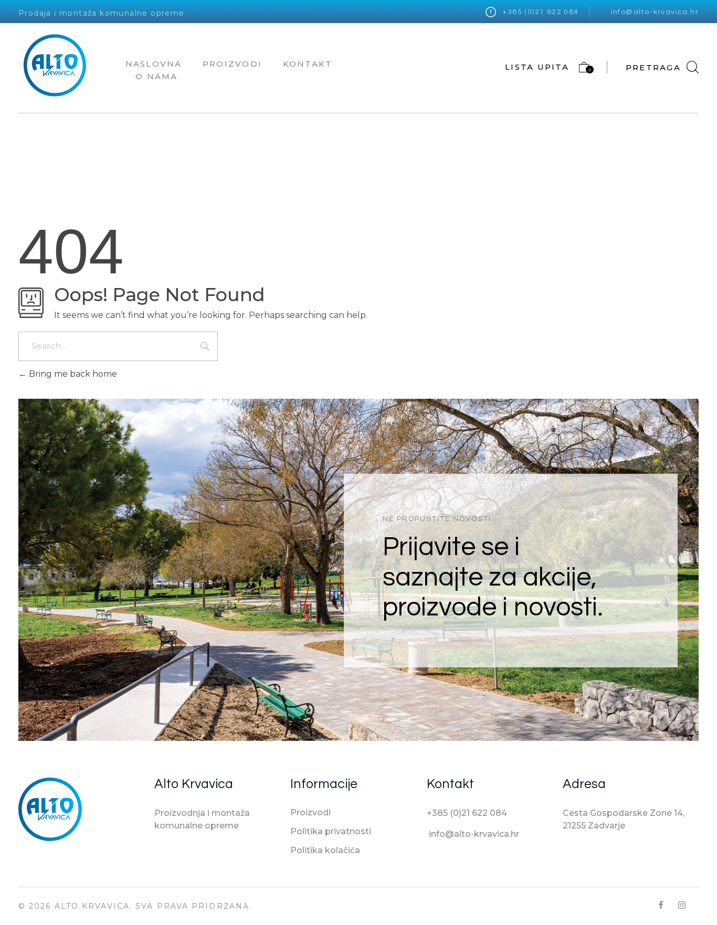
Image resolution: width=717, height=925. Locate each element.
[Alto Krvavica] (55, 65)
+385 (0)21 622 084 (540, 12)
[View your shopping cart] (579, 69)
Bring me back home (72, 374)
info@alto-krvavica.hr (655, 12)
